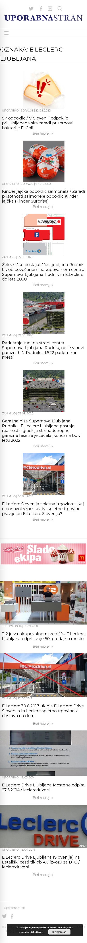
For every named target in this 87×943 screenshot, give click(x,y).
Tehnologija (12, 626)
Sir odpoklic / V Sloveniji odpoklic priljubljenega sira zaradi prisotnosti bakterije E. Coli (37, 123)
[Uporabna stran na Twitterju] (31, 8)
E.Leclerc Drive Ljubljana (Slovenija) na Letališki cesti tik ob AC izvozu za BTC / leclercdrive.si (41, 862)
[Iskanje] (60, 8)
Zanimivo (9, 257)
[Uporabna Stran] (43, 18)
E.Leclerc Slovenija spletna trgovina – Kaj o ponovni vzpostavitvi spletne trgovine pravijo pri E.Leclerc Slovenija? (43, 508)
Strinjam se (59, 932)
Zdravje (27, 110)
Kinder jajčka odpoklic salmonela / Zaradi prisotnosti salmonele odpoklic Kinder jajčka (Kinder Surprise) (43, 196)
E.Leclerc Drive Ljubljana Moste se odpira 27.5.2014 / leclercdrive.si (43, 787)
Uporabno (10, 110)
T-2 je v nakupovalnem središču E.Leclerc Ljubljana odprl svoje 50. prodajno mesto (43, 636)
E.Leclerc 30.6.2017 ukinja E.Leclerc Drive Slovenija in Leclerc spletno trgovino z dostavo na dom (43, 711)
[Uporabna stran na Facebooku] (41, 8)
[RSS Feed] (50, 8)
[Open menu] (6, 33)
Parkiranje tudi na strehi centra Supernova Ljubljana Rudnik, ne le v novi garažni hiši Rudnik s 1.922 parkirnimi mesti (43, 350)
